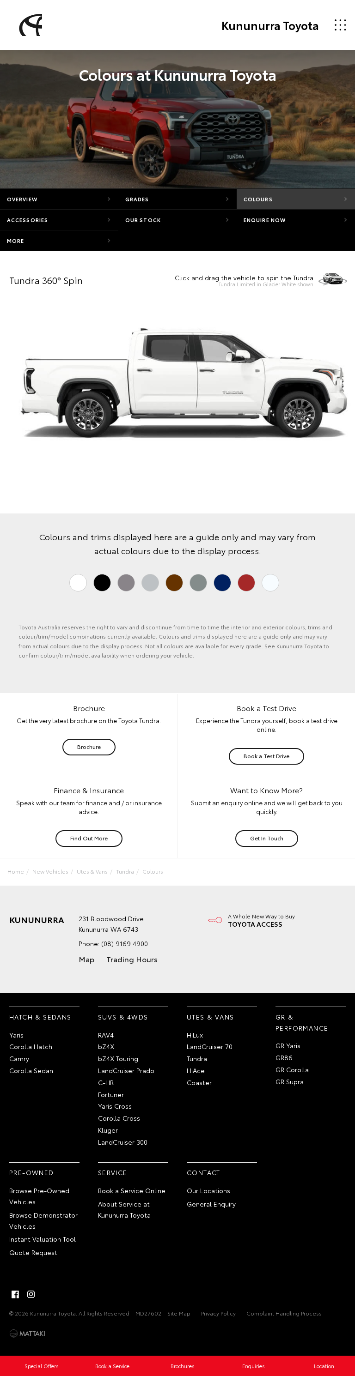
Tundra (125, 871)
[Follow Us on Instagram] (31, 1294)
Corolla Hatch (30, 1046)
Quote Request (33, 1252)
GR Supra (289, 1081)
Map (86, 959)
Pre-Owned (31, 1172)
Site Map (178, 1313)
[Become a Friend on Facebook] (15, 1294)
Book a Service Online (131, 1190)
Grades (137, 199)
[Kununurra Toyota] (29, 25)
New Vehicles (50, 871)
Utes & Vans (92, 871)
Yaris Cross (115, 1105)
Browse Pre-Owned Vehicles (39, 1196)
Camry (19, 1058)
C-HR (106, 1082)
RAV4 (106, 1034)
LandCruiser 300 (122, 1142)
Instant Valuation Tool (42, 1238)
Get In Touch (266, 838)
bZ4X (106, 1046)
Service (113, 1172)
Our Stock (143, 219)
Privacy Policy (218, 1313)
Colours (258, 199)
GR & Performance (301, 1022)
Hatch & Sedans (40, 1016)
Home (15, 871)
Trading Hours (132, 959)
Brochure (89, 746)
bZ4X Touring (118, 1058)
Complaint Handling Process (284, 1313)
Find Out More (89, 838)
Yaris (16, 1034)
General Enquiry (211, 1203)
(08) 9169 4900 (124, 943)
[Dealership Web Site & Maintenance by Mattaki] (27, 1333)
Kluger (108, 1130)
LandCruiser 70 (210, 1046)
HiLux (195, 1034)
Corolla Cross (119, 1118)
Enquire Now (265, 219)
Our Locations (208, 1190)
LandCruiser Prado (126, 1070)
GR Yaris (287, 1045)
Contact (203, 1172)
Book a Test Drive (266, 756)
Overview (22, 199)
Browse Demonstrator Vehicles (43, 1220)
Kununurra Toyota (270, 24)
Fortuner (111, 1094)
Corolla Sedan (31, 1070)
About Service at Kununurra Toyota (124, 1209)
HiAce (196, 1070)
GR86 (284, 1057)
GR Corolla (292, 1069)
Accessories (27, 219)
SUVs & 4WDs (123, 1016)
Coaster (199, 1082)
